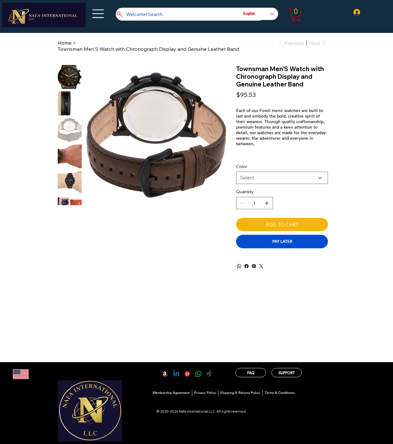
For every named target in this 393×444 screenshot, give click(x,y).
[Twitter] (261, 266)
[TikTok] (209, 374)
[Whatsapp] (198, 374)
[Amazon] (165, 374)
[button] (296, 15)
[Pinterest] (254, 266)
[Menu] (99, 13)
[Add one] (267, 203)
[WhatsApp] (239, 266)
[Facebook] (246, 266)
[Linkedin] (176, 374)
